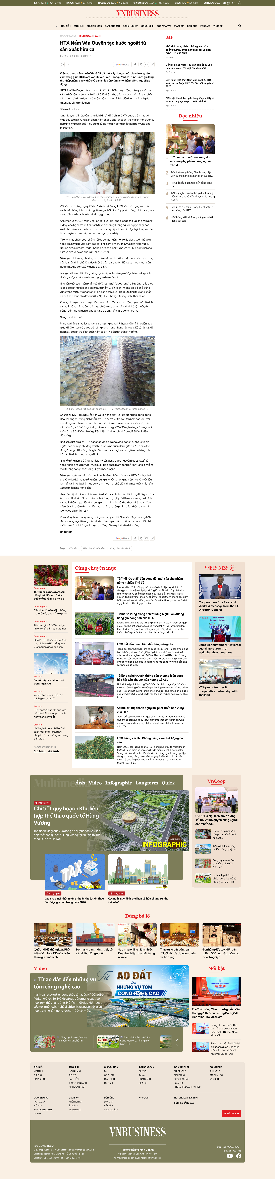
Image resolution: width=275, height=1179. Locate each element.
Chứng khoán (94, 26)
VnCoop (218, 26)
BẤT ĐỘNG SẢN (146, 1067)
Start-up (179, 26)
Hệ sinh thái (75, 1109)
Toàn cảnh (145, 1079)
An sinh (53, 751)
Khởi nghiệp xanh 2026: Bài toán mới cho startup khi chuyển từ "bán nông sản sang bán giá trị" (51, 733)
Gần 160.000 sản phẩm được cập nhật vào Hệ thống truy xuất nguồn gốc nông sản (50, 643)
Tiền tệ (72, 1075)
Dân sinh (108, 1101)
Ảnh (80, 783)
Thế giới (38, 1075)
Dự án (142, 1075)
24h (106, 1071)
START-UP (74, 1097)
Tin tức (143, 1071)
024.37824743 (234, 1150)
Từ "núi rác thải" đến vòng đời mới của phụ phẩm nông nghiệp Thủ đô (191, 161)
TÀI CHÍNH (74, 1067)
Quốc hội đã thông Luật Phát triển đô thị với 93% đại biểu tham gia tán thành (52, 953)
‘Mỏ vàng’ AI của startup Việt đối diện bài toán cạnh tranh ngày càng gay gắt (50, 713)
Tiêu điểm (66, 26)
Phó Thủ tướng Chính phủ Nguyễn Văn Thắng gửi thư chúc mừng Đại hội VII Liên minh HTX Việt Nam (188, 49)
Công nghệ (147, 26)
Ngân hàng (75, 1071)
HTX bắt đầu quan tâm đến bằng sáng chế (145, 644)
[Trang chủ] (57, 26)
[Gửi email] (146, 64)
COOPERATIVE (41, 1097)
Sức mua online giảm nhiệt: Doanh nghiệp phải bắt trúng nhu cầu (136, 953)
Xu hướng (215, 1071)
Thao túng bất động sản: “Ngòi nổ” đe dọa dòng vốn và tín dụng (178, 953)
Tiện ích (143, 1083)
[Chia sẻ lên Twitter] (141, 64)
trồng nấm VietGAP (119, 548)
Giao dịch (109, 1079)
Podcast (205, 26)
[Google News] (122, 64)
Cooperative (164, 26)
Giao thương (181, 1079)
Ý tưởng (73, 1105)
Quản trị (178, 1083)
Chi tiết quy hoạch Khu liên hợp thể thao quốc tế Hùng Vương (66, 815)
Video (95, 783)
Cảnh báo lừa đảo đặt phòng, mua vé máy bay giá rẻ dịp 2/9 (50, 612)
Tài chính (79, 26)
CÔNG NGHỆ (216, 1067)
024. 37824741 (191, 1097)
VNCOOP (143, 1097)
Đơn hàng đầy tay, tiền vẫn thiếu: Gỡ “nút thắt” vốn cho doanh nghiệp (221, 953)
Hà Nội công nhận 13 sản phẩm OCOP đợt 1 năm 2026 (224, 834)
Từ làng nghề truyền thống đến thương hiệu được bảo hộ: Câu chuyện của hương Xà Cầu (193, 196)
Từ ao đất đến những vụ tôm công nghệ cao (224, 847)
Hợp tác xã (39, 1101)
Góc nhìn (109, 1083)
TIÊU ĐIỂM (38, 1067)
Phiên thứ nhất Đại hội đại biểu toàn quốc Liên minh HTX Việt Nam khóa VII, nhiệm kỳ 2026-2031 (225, 1048)
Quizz (168, 783)
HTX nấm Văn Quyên (94, 548)
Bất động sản (112, 26)
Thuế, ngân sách (78, 1083)
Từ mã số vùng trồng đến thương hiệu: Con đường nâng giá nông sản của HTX (192, 174)
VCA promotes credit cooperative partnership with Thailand (218, 691)
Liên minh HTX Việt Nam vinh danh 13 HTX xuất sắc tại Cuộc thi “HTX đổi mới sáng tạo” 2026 (190, 83)
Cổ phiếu (109, 1075)
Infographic (118, 783)
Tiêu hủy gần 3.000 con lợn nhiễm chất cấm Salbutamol (50, 626)
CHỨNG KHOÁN (111, 1067)
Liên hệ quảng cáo (184, 1102)
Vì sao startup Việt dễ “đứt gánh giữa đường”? (48, 696)
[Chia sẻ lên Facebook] (135, 64)
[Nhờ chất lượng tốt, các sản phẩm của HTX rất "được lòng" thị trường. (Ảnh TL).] (107, 337)
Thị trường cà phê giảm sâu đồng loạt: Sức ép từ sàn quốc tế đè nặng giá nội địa (49, 595)
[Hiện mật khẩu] (166, 535)
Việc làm (108, 1105)
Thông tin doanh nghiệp (187, 1086)
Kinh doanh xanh (90, 36)
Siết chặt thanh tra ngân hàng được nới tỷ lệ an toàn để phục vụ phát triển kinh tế (190, 100)
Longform (146, 783)
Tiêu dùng (179, 1075)
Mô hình (40, 751)
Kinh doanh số (77, 1086)
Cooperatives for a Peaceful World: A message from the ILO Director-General (219, 606)
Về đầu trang (231, 1113)
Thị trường (180, 1071)
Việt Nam (38, 1071)
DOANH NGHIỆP (181, 1067)
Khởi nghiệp (75, 1101)
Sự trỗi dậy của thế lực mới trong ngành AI (49, 681)
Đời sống (192, 26)
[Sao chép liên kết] (152, 64)
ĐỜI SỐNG (109, 1097)
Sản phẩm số (216, 1075)
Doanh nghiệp (130, 26)
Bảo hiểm (74, 1079)
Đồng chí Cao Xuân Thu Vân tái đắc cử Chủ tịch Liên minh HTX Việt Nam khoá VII (189, 66)
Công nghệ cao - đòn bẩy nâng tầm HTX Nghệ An (224, 864)
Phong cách (111, 1109)
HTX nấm (73, 548)
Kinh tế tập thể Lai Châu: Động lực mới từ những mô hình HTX (224, 878)
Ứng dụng (215, 1079)
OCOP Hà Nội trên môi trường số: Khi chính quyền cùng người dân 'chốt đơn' (216, 820)
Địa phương (40, 1079)
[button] (177, 1039)
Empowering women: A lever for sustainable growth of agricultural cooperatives (220, 648)
